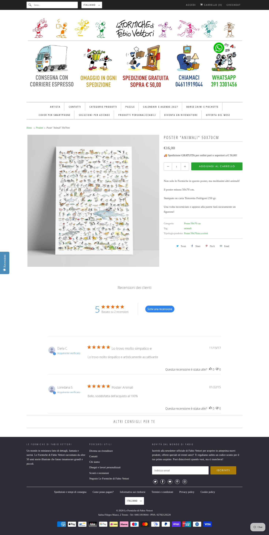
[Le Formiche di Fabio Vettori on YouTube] (170, 481)
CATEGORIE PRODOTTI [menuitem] (103, 106)
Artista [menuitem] (55, 106)
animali (188, 228)
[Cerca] (30, 5)
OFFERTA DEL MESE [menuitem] (218, 115)
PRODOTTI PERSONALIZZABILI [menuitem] (137, 115)
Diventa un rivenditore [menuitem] (181, 115)
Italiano (90, 5)
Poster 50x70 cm (192, 223)
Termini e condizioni (162, 492)
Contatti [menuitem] (75, 106)
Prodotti (40, 128)
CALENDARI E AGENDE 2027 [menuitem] (160, 106)
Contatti (93, 456)
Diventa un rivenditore (101, 451)
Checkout (234, 5)
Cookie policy (208, 492)
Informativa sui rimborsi (132, 492)
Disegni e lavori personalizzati (105, 467)
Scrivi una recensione (159, 309)
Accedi (191, 5)
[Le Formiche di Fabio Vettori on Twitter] (155, 481)
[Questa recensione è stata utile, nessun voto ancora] (210, 369)
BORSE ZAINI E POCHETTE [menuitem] (202, 106)
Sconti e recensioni (99, 473)
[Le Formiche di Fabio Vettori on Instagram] (184, 481)
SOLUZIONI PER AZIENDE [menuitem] (94, 115)
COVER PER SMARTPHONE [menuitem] (55, 115)
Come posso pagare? (103, 492)
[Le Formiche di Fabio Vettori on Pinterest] (177, 481)
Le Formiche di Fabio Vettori (138, 510)
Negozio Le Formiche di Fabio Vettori (109, 478)
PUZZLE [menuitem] (130, 106)
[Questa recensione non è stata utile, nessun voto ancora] (217, 369)
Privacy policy (186, 492)
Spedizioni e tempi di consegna (70, 492)
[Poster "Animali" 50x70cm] (93, 201)
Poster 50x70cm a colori (196, 233)
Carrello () (212, 5)
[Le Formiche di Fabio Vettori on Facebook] (162, 481)
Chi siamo (94, 462)
